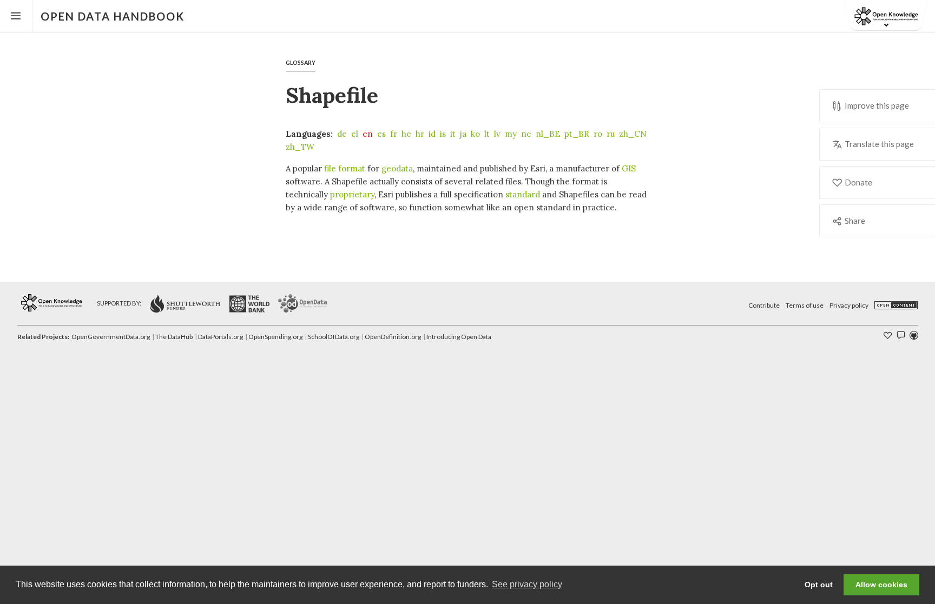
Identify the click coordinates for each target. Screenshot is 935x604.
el (354, 134)
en (368, 134)
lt (487, 134)
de (342, 134)
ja (463, 134)
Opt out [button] (819, 584)
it (453, 134)
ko (475, 134)
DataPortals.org (220, 337)
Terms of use (805, 305)
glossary (300, 62)
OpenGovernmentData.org (110, 337)
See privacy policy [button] (527, 584)
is (443, 134)
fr (393, 134)
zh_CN (633, 134)
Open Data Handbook (113, 16)
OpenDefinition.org (393, 337)
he (406, 134)
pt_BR (576, 134)
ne (526, 134)
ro (598, 134)
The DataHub (174, 337)
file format (344, 168)
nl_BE (548, 134)
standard (522, 194)
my (511, 134)
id (432, 134)
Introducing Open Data (458, 337)
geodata (397, 168)
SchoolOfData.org (333, 337)
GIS (629, 168)
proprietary (352, 194)
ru (611, 134)
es (381, 134)
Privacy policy (848, 305)
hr (420, 134)
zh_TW (300, 147)
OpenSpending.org (275, 337)
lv (497, 134)
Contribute (764, 305)
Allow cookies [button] (881, 584)
